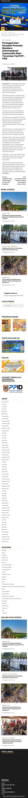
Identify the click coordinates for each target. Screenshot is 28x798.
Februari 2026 (5, 416)
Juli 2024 (4, 462)
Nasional (4, 579)
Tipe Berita (4, 613)
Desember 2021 (6, 536)
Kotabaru (4, 577)
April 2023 (4, 498)
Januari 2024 (5, 476)
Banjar (3, 553)
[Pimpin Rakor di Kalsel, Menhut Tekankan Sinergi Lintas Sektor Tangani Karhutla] (14, 726)
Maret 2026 (4, 414)
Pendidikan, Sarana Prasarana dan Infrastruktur (13, 586)
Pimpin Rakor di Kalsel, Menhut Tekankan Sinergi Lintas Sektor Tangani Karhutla (12, 741)
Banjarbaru (4, 213)
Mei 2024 (4, 467)
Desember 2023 (6, 479)
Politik (3, 589)
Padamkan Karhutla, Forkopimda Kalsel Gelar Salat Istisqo (12, 249)
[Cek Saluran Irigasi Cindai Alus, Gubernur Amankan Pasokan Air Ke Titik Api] (14, 201)
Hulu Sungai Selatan (7, 565)
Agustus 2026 (5, 402)
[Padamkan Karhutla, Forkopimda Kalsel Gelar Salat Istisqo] (14, 234)
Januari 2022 (5, 534)
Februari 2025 (5, 445)
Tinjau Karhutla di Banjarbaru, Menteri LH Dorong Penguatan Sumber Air (11, 281)
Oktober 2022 (5, 512)
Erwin (13, 221)
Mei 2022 (4, 524)
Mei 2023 (4, 495)
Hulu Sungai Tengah (6, 567)
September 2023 (6, 486)
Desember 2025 (6, 421)
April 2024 (4, 469)
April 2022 (4, 527)
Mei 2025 (4, 438)
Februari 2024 (5, 474)
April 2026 (4, 411)
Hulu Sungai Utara (6, 569)
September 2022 (6, 515)
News (3, 40)
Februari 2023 (5, 503)
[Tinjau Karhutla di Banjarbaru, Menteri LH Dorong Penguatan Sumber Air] (14, 265)
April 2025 (4, 440)
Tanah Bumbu (5, 606)
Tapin (3, 610)
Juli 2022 (4, 520)
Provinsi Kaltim (5, 593)
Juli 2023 (4, 491)
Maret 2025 (4, 442)
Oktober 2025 (5, 426)
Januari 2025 (5, 447)
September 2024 (6, 457)
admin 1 (13, 64)
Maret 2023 (4, 500)
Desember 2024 (6, 450)
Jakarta (4, 572)
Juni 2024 (4, 464)
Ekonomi (4, 562)
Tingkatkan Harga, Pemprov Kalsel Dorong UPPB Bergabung (7, 180)
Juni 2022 (4, 522)
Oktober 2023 (5, 483)
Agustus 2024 (5, 459)
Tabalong (4, 603)
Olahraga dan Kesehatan (8, 584)
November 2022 (6, 510)
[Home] (3, 29)
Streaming (4, 601)
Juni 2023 (4, 493)
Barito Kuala (5, 560)
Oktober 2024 (5, 455)
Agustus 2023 (5, 488)
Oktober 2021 (5, 541)
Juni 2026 (4, 406)
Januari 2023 (5, 505)
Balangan (4, 550)
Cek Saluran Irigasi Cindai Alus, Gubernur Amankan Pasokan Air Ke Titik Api (13, 217)
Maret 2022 (4, 529)
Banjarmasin (5, 246)
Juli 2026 (4, 404)
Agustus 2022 (5, 517)
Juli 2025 (4, 433)
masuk (11, 295)
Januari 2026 (5, 418)
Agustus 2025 (5, 430)
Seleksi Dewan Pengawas (8, 596)
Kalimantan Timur (6, 574)
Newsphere (14, 796)
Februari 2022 (5, 532)
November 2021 (6, 539)
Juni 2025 (4, 435)
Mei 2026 (4, 409)
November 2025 (6, 423)
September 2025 (6, 428)
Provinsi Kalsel (8, 40)
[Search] (26, 28)
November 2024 (6, 452)
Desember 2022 (6, 508)
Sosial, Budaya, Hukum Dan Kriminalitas (11, 598)
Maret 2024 (4, 471)
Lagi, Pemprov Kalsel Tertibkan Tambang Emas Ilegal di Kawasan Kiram (20, 180)
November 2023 (6, 481)
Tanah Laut (4, 608)
